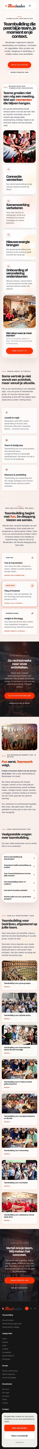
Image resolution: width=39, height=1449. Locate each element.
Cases (4, 1399)
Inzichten (5, 1396)
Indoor (4, 1339)
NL (27, 1308)
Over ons (5, 1389)
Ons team (5, 1393)
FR (31, 1308)
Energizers (6, 1359)
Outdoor (5, 1342)
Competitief (6, 1352)
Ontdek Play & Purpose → (14, 603)
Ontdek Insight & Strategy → (15, 631)
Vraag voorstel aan (19, 72)
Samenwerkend (8, 1356)
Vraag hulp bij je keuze (19, 703)
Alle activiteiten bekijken (19, 695)
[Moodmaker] (15, 5)
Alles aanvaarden (19, 1428)
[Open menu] (29, 5)
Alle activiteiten (8, 1320)
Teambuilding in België (10, 1327)
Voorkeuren (19, 1442)
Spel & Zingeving (8, 1374)
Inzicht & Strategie (9, 1378)
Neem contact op (19, 351)
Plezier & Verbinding (9, 1371)
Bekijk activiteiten (19, 65)
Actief (4, 1345)
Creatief (5, 1349)
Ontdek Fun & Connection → (15, 575)
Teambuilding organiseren (12, 1324)
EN (35, 1308)
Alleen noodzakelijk (19, 1436)
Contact (5, 1403)
